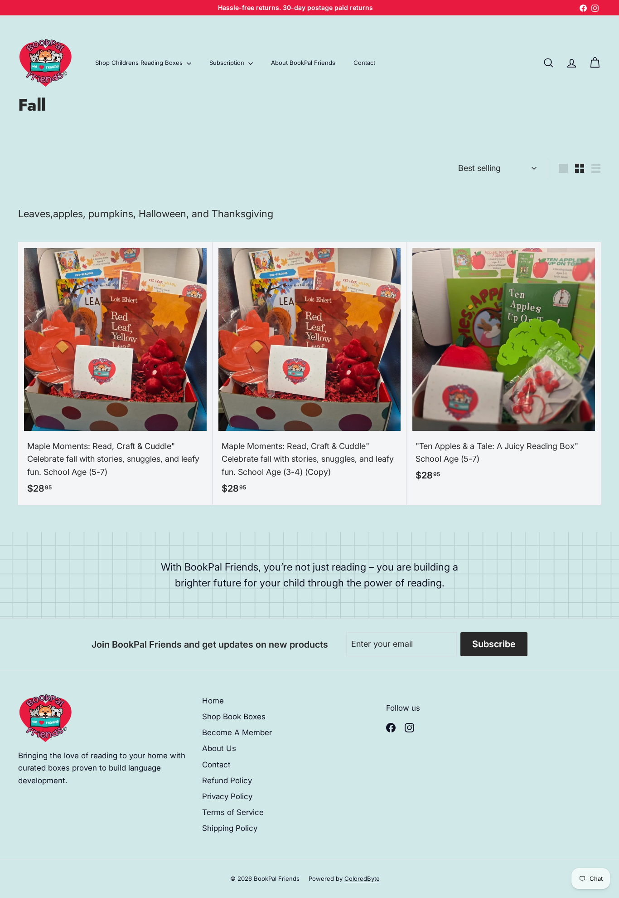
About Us (219, 748)
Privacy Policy (227, 796)
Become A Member (237, 732)
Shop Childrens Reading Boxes (139, 62)
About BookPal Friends (303, 62)
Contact (364, 62)
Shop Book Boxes (234, 716)
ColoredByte (362, 878)
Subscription (227, 62)
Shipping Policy (229, 828)
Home (213, 700)
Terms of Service (233, 812)
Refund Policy (227, 780)
